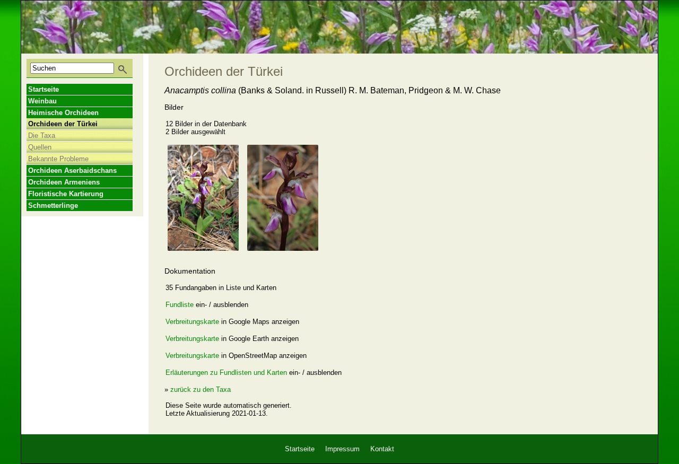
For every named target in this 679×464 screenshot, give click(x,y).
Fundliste (180, 305)
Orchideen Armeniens (64, 182)
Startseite (43, 89)
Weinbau (42, 101)
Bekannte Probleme (58, 159)
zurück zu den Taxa (200, 389)
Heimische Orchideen (63, 113)
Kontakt (382, 449)
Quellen (39, 147)
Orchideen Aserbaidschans (72, 170)
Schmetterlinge (53, 205)
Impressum (342, 449)
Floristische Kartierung (65, 194)
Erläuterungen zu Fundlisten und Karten (226, 373)
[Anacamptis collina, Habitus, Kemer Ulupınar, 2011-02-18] (203, 198)
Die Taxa (41, 135)
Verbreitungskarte (192, 322)
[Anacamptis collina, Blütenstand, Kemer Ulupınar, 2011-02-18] (282, 198)
